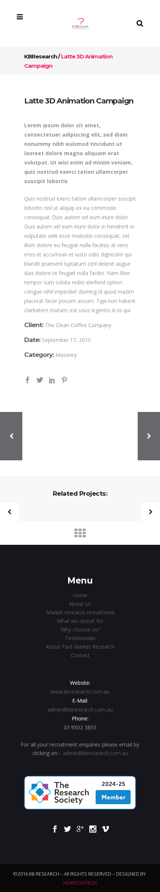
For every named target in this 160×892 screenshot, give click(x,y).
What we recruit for (80, 620)
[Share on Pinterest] (64, 379)
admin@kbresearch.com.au (80, 709)
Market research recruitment (80, 612)
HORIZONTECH (80, 882)
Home (80, 595)
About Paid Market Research (80, 646)
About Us (80, 603)
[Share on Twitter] (39, 379)
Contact (80, 655)
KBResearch (40, 56)
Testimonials (80, 638)
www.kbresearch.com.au (80, 691)
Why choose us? (80, 629)
